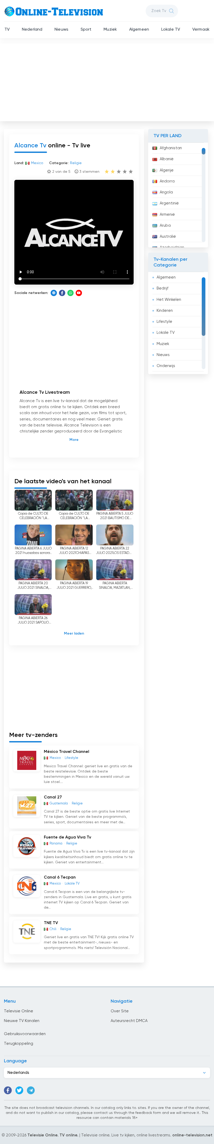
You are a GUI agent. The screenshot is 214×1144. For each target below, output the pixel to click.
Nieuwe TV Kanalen (21, 1021)
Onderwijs (166, 366)
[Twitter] (19, 1090)
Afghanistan (171, 148)
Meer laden (74, 633)
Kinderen (165, 311)
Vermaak (201, 29)
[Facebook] (62, 293)
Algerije (167, 170)
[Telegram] (31, 1090)
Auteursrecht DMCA (129, 1021)
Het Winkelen (169, 300)
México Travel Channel (66, 752)
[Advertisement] (107, 81)
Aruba (165, 225)
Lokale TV (170, 29)
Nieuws (61, 29)
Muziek (110, 29)
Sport (86, 29)
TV (7, 29)
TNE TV (51, 923)
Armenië (167, 214)
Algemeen (139, 29)
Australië (168, 236)
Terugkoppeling (18, 1044)
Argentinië (169, 203)
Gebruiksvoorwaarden (25, 1034)
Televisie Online (18, 1011)
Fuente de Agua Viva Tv (67, 837)
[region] (178, 195)
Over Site (120, 1011)
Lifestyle (164, 322)
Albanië (167, 159)
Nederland (32, 29)
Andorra (167, 181)
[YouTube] (79, 293)
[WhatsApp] (70, 293)
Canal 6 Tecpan (60, 877)
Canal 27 (53, 797)
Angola (166, 192)
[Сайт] (54, 293)
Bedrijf (162, 288)
